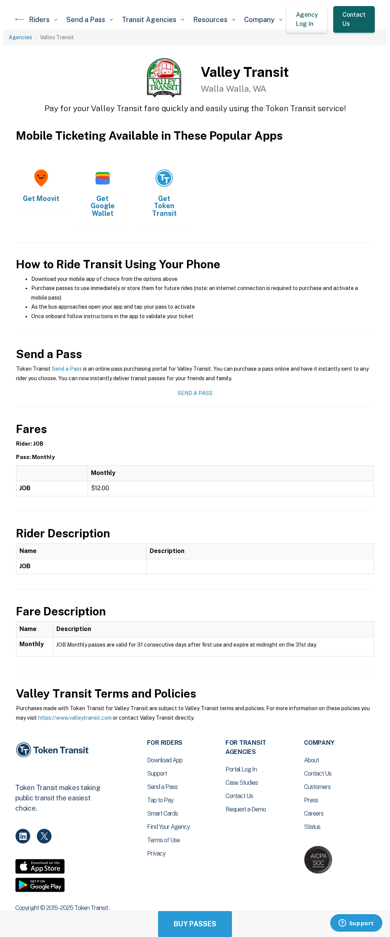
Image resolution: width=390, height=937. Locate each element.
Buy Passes (195, 924)
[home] (19, 19)
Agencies (20, 37)
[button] (43, 19)
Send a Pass (67, 369)
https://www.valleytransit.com (75, 718)
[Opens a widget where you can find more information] (356, 923)
